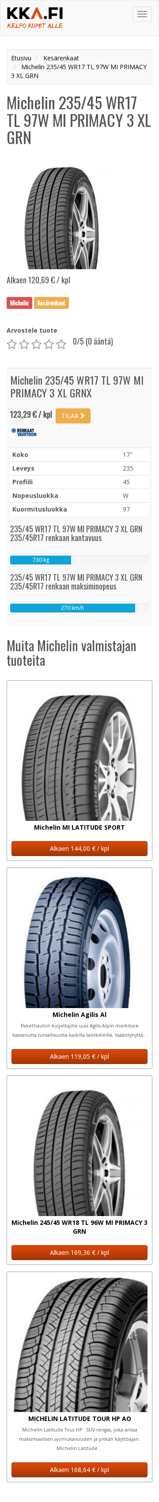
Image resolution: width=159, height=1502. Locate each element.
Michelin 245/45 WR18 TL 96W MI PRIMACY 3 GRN (79, 1226)
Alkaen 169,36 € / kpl (79, 1252)
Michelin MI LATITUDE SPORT (79, 827)
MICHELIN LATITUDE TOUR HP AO (79, 1418)
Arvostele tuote (32, 330)
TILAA (70, 416)
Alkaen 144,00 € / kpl (79, 848)
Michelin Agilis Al (79, 1014)
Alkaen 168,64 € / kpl (79, 1469)
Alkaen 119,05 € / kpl (79, 1056)
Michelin (19, 302)
